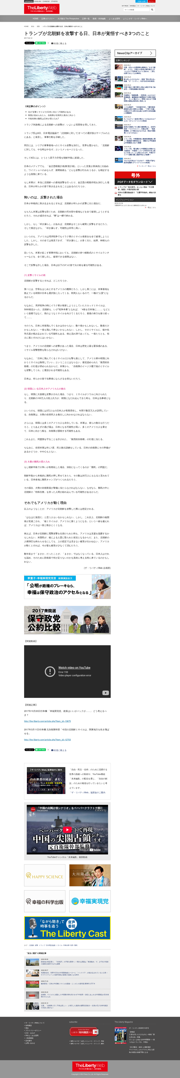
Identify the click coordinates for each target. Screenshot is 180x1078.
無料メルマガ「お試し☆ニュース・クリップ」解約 (87, 1043)
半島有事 (66, 945)
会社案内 (28, 1040)
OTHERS (54, 1)
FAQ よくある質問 (31, 1035)
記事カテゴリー (48, 18)
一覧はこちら (151, 207)
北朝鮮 (31, 945)
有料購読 (133, 6)
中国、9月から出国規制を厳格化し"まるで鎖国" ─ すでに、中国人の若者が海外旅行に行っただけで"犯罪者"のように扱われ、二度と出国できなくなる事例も (139, 70)
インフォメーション (125, 199)
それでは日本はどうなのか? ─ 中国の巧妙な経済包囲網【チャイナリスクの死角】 (139, 161)
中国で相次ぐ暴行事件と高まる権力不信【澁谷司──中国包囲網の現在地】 (139, 88)
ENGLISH (37, 1)
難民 (75, 945)
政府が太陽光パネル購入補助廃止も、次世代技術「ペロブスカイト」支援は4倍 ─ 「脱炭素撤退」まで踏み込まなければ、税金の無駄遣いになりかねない (139, 130)
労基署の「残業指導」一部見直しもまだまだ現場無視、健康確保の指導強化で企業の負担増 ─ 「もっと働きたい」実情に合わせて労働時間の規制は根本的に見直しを (140, 98)
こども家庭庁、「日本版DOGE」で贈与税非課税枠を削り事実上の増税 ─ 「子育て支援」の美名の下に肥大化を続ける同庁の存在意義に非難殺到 (140, 110)
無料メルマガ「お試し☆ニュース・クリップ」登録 (87, 1041)
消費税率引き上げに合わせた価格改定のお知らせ (131, 205)
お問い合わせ (30, 1043)
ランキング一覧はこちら (147, 166)
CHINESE (46, 1)
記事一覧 (86, 18)
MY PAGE (125, 6)
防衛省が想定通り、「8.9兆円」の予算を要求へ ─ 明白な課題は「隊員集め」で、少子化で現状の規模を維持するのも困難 (74, 963)
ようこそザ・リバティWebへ (135, 18)
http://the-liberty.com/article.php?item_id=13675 (47, 721)
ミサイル (59, 945)
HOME (35, 18)
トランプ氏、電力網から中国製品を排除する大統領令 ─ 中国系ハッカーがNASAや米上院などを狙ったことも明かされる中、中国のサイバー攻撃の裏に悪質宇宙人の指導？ (139, 152)
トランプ (42, 945)
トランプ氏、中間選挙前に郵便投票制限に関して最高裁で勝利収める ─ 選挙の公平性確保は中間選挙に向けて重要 (140, 141)
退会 (27, 1028)
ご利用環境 (29, 1038)
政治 (32, 26)
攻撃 (36, 945)
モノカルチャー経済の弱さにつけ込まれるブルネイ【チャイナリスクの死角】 (139, 120)
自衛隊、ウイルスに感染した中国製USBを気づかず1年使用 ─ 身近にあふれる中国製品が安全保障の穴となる (75, 995)
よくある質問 (114, 18)
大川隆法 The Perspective (68, 18)
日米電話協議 (50, 945)
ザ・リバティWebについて (146, 6)
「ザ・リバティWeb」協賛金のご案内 (87, 792)
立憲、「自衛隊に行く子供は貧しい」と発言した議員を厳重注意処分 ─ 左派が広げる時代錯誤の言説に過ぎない (74, 1006)
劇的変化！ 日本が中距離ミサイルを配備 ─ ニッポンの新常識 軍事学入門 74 (68, 984)
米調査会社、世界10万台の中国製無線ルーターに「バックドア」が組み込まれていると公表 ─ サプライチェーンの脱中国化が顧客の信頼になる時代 (74, 974)
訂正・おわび (30, 1033)
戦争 (72, 945)
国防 (38, 26)
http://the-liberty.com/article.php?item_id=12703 (47, 739)
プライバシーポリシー (33, 1030)
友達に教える (60, 43)
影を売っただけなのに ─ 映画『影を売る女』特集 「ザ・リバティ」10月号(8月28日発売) (140, 80)
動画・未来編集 (99, 18)
